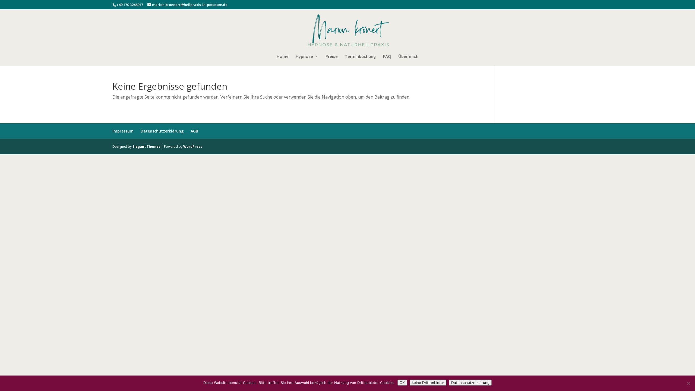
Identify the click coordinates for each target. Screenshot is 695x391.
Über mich (408, 56)
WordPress (192, 146)
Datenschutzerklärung (162, 131)
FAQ (387, 56)
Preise (332, 56)
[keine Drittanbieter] (688, 383)
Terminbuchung (360, 56)
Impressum (123, 131)
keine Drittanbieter (428, 382)
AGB (194, 131)
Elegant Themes (146, 146)
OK (402, 382)
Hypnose (304, 56)
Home (283, 56)
